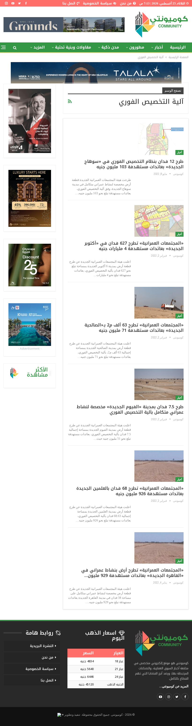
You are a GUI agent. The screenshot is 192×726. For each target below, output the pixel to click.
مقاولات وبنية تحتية (73, 47)
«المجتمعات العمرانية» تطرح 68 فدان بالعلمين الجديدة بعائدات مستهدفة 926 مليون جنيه (130, 491)
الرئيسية (178, 47)
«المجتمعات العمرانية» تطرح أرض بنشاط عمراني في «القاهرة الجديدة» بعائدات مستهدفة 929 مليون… (132, 573)
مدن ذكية (110, 47)
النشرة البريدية (41, 646)
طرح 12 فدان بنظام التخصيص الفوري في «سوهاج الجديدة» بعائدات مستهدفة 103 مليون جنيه (134, 164)
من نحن (126, 3)
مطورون (136, 47)
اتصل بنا (69, 3)
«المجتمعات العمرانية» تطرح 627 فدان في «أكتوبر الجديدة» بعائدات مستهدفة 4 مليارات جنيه (134, 246)
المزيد (39, 47)
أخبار (159, 47)
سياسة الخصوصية (97, 3)
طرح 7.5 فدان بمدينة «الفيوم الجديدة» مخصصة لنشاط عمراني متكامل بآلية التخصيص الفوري (130, 409)
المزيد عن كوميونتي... (173, 686)
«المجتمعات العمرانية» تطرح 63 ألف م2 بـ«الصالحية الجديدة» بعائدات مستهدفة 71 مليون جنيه (134, 327)
